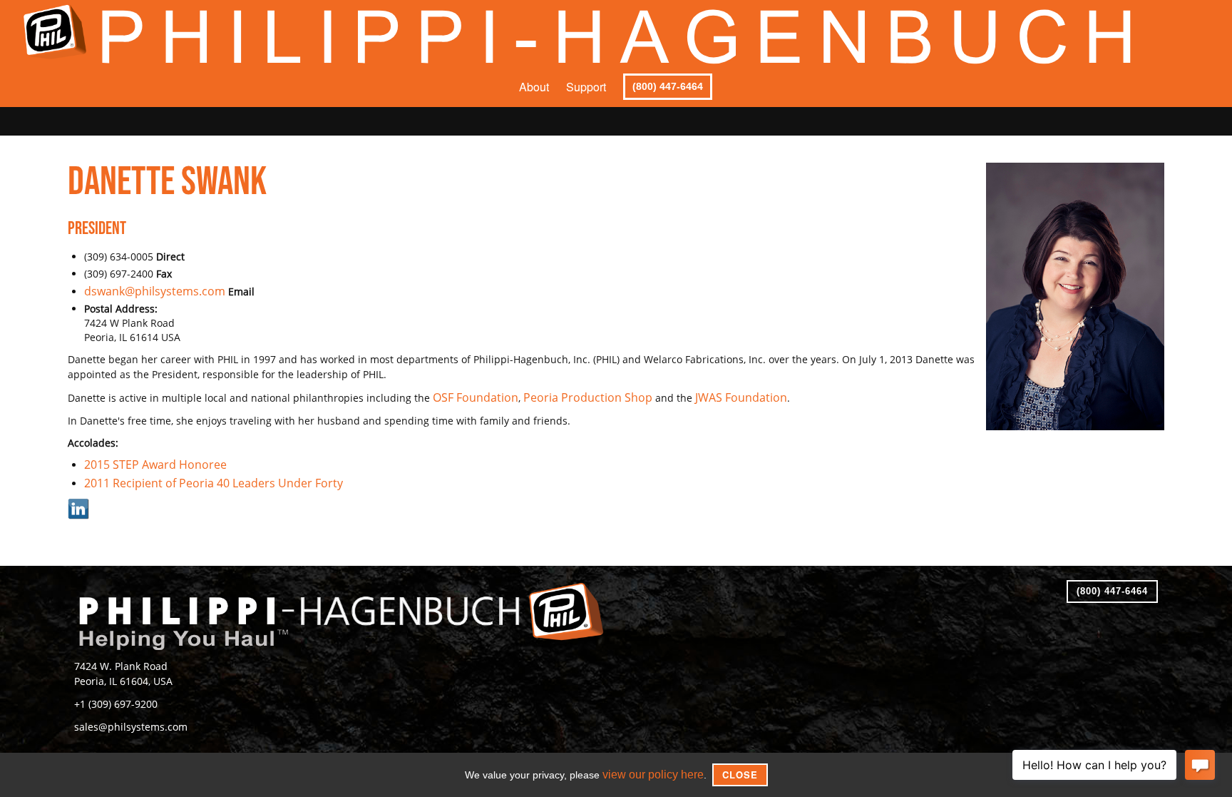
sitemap (990, 746)
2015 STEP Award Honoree (147, 461)
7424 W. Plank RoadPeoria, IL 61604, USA (118, 667)
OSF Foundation (470, 395)
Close (734, 774)
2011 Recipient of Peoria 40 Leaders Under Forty (199, 479)
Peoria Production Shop (569, 395)
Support (586, 86)
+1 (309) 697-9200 (110, 694)
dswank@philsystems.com (147, 291)
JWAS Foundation (708, 395)
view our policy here (653, 775)
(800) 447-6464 (667, 86)
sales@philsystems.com (124, 715)
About (534, 86)
